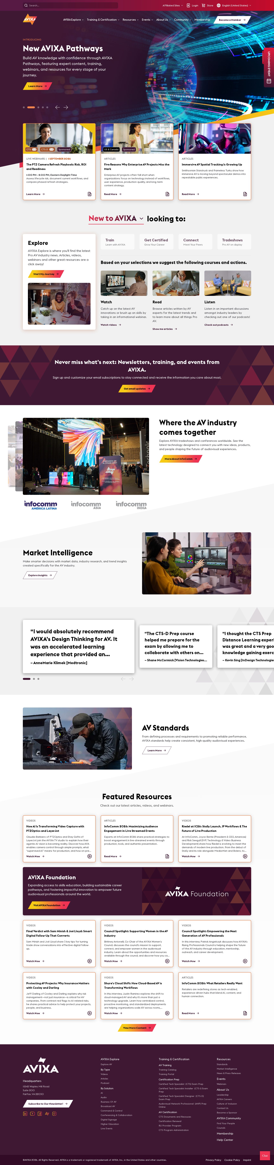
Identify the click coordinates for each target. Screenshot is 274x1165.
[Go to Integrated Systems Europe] (88, 505)
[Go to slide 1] (24, 107)
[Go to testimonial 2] (34, 679)
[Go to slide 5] (47, 107)
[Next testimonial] (131, 679)
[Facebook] (39, 1113)
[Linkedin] (25, 1113)
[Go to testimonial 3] (38, 679)
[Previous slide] (58, 107)
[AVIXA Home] (30, 19)
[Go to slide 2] (31, 107)
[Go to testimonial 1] (26, 679)
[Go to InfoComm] (133, 505)
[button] (173, 5)
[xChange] (47, 1113)
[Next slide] (65, 107)
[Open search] (26, 5)
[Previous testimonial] (123, 679)
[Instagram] (54, 1113)
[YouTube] (32, 1113)
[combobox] (116, 218)
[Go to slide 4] (43, 107)
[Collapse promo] (263, 57)
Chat (265, 1155)
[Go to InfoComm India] (43, 505)
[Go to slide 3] (38, 107)
